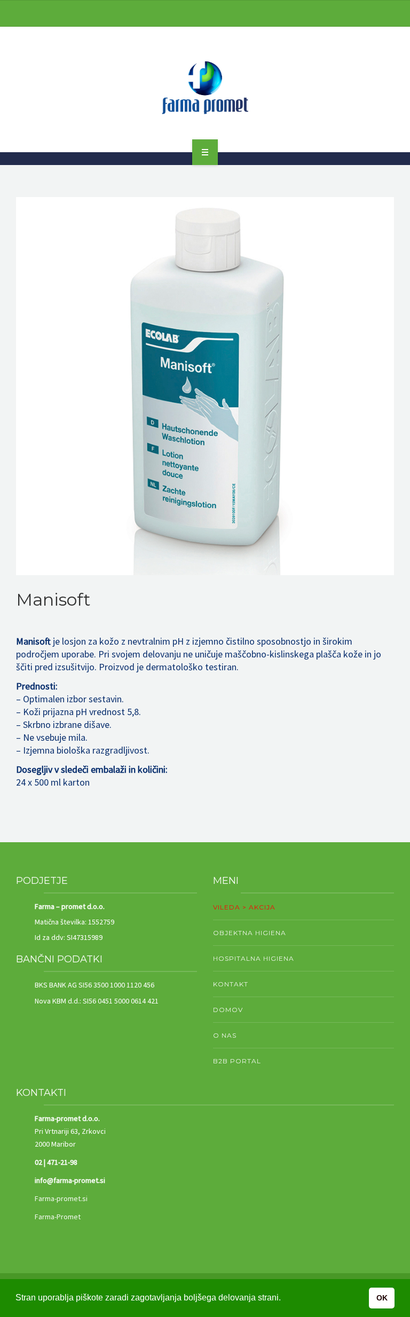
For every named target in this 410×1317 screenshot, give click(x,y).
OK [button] (382, 1298)
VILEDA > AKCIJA (244, 907)
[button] (378, 213)
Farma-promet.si (61, 1198)
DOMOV (228, 1010)
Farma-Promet (58, 1216)
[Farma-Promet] (205, 87)
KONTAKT (230, 984)
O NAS (224, 1035)
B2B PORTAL (237, 1061)
